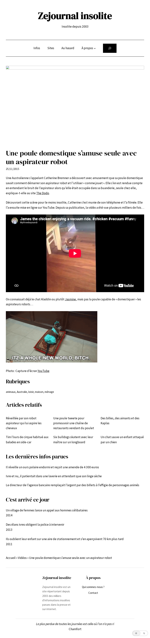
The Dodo (42, 193)
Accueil (11, 558)
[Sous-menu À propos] (95, 48)
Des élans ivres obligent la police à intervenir (35, 525)
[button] (140, 633)
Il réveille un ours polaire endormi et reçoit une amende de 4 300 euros (52, 467)
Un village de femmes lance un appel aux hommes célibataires (47, 510)
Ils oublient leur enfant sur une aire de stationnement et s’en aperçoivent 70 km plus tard (65, 539)
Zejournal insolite (75, 15)
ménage (49, 392)
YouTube (43, 371)
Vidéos (22, 558)
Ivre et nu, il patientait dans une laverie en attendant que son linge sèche (54, 476)
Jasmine (70, 299)
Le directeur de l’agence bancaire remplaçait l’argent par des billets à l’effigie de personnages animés (72, 485)
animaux (11, 392)
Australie (22, 392)
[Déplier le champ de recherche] (110, 48)
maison (39, 392)
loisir (31, 392)
